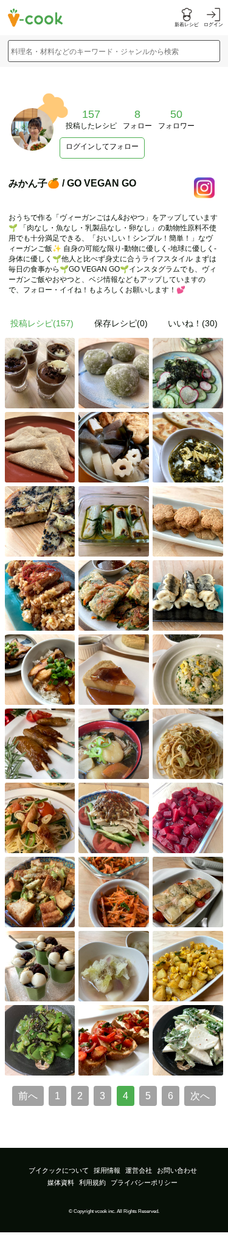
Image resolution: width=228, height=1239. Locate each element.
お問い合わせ (177, 1170)
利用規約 (92, 1182)
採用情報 (107, 1170)
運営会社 (138, 1170)
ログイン (213, 24)
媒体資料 (60, 1182)
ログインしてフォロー (102, 146)
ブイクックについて (59, 1170)
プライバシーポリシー (144, 1182)
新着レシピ (186, 24)
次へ (200, 1096)
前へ (28, 1096)
